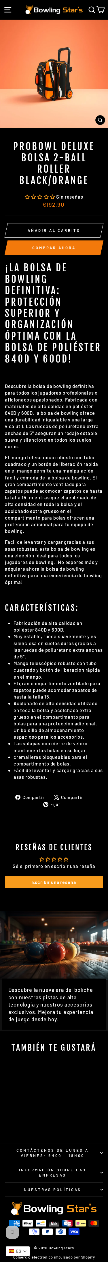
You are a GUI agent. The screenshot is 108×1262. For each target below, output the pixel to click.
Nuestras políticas (53, 1189)
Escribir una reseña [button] (54, 882)
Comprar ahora (54, 247)
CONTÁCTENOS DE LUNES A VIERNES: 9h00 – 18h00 (52, 1153)
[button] (40, 196)
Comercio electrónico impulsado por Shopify (54, 1257)
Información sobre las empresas (52, 1173)
